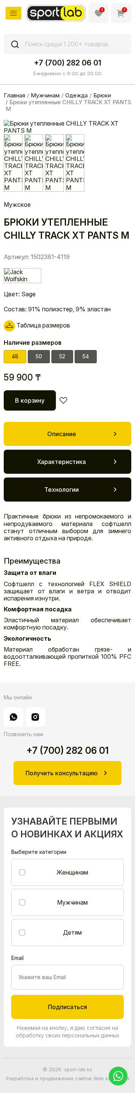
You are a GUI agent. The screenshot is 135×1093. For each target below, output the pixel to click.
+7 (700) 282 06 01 (67, 62)
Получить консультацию (62, 773)
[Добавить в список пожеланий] (63, 400)
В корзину (30, 400)
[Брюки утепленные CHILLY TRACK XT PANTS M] (13, 162)
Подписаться (67, 1007)
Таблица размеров (42, 325)
